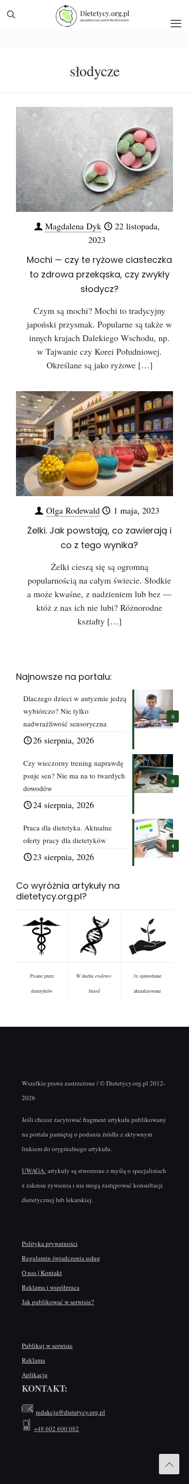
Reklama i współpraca (50, 1287)
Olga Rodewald (73, 510)
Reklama (33, 1360)
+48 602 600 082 (56, 1428)
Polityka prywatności (50, 1243)
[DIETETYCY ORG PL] (94, 14)
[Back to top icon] (169, 1464)
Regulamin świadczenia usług (61, 1258)
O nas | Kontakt (42, 1272)
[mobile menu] (176, 23)
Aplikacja (34, 1374)
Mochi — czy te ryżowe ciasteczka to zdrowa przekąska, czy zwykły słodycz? (99, 274)
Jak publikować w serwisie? (58, 1301)
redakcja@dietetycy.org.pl (70, 1412)
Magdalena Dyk (73, 226)
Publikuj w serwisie (47, 1345)
